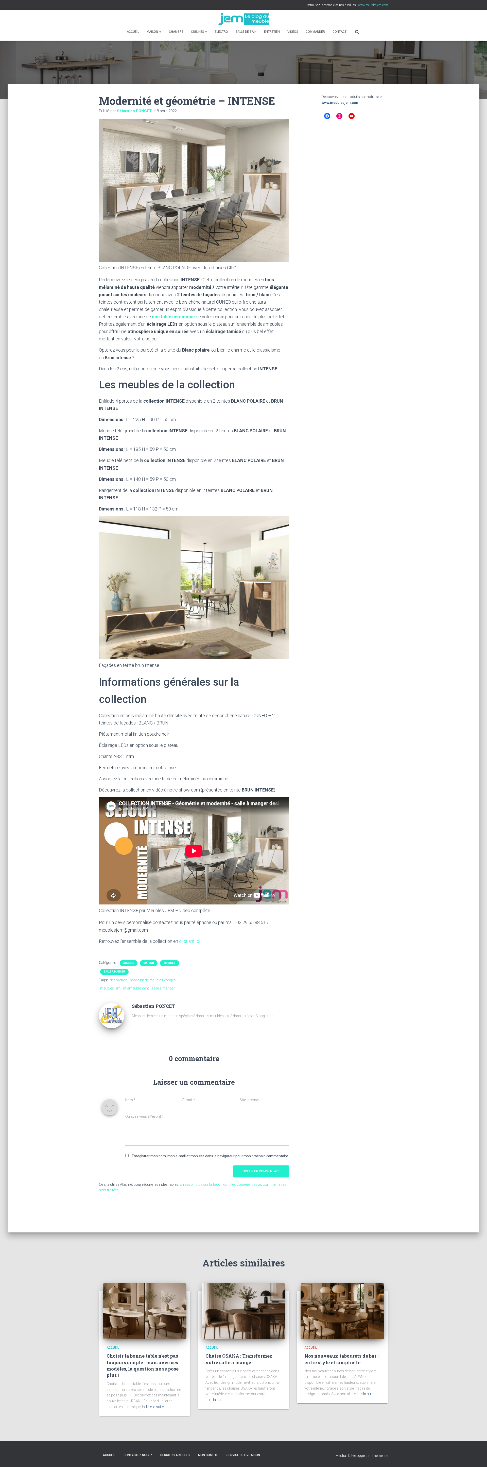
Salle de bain (246, 32)
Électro (221, 32)
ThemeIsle (380, 1456)
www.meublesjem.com (340, 103)
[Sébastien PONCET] (111, 1015)
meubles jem (110, 988)
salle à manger (163, 988)
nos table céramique (173, 316)
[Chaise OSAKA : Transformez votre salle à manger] (243, 1311)
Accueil (133, 32)
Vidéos (292, 32)
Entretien (272, 32)
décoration (118, 980)
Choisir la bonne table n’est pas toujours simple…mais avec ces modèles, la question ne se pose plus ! (143, 1365)
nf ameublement (136, 988)
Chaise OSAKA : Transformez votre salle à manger (238, 1359)
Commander (315, 32)
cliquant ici (189, 941)
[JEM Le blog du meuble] (243, 19)
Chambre (176, 32)
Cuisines (198, 32)
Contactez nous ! (138, 1455)
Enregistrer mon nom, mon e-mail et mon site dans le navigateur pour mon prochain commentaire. (210, 1156)
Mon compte (208, 1455)
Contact (339, 32)
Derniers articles (175, 1455)
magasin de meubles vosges (153, 980)
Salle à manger (114, 971)
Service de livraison (243, 1455)
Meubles (170, 963)
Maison (153, 32)
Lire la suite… (156, 1407)
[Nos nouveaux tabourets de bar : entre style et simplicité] (342, 1311)
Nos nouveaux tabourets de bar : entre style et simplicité (341, 1359)
